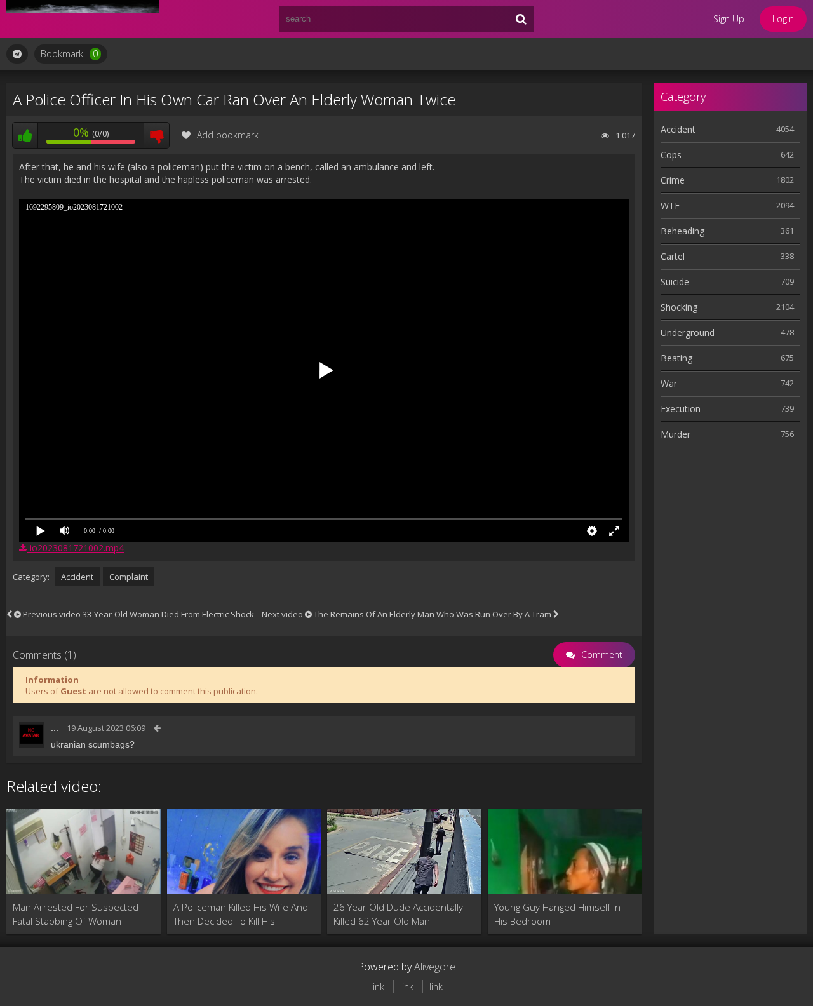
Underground (688, 332)
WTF (670, 205)
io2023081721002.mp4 (75, 548)
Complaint (128, 576)
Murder (675, 434)
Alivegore (434, 967)
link (377, 987)
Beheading (682, 231)
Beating (676, 358)
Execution (681, 409)
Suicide (675, 282)
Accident (77, 576)
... (54, 728)
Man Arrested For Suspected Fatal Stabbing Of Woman (75, 914)
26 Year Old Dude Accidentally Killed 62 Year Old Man (398, 914)
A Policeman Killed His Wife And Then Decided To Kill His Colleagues (240, 914)
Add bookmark (228, 135)
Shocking (679, 307)
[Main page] (82, 19)
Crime (673, 180)
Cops (671, 155)
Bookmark (69, 54)
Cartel (673, 256)
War (669, 383)
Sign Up (728, 19)
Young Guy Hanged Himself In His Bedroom (557, 914)
